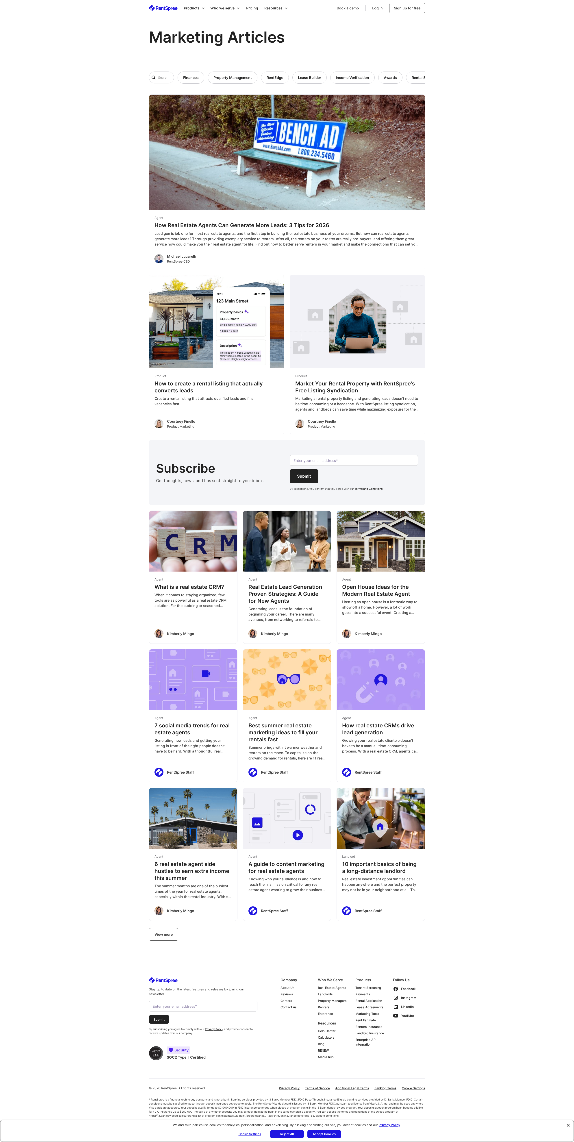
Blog (321, 1044)
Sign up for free (407, 8)
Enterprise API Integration (365, 1042)
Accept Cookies (324, 1134)
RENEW (323, 1050)
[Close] (568, 1125)
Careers (286, 1001)
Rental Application (368, 1001)
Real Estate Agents (332, 988)
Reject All (287, 1134)
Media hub (326, 1057)
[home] (163, 8)
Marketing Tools (367, 1014)
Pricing (252, 8)
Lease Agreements (369, 1007)
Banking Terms (385, 1088)
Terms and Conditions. (368, 488)
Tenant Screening (368, 988)
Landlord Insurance (369, 1033)
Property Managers (332, 1001)
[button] (194, 8)
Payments (362, 994)
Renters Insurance (368, 1027)
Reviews (286, 994)
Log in (377, 8)
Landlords (325, 994)
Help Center (326, 1031)
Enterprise (325, 1014)
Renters (323, 1007)
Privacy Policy (289, 1088)
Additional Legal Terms (352, 1088)
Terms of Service (317, 1088)
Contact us (288, 1007)
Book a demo (348, 8)
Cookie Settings (413, 1088)
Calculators (326, 1037)
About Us (287, 988)
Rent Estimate (365, 1020)
